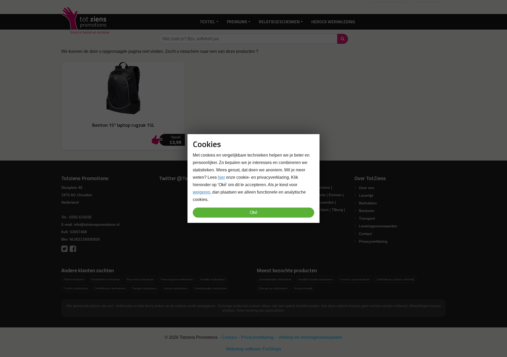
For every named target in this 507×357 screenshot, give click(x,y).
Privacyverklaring (373, 241)
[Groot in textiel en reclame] (85, 22)
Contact (365, 234)
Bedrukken (368, 203)
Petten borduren (74, 279)
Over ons (366, 188)
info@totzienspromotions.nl (96, 224)
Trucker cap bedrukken (354, 279)
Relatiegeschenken (279, 21)
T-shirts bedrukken (76, 288)
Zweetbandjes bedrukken (210, 288)
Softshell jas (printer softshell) (395, 279)
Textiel (207, 21)
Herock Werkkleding (333, 21)
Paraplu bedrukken (144, 288)
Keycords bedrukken (140, 279)
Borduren (366, 211)
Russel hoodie (303, 288)
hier (221, 177)
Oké (253, 212)
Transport (367, 218)
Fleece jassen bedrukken (177, 279)
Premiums (237, 21)
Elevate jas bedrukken (273, 288)
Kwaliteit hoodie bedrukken (315, 279)
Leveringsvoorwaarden (378, 226)
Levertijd (366, 195)
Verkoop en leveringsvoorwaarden (310, 337)
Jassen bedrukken (175, 288)
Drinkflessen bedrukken (110, 288)
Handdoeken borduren (105, 279)
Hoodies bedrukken (212, 279)
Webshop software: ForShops (253, 349)
